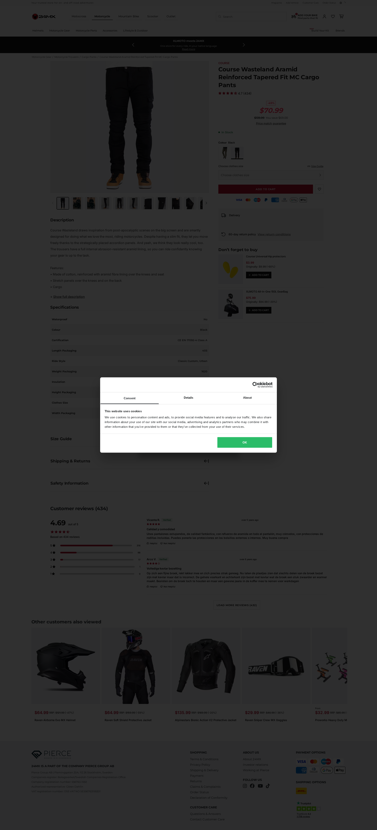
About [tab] (247, 397)
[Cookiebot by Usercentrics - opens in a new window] (255, 385)
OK (244, 442)
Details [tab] (188, 397)
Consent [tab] (129, 398)
